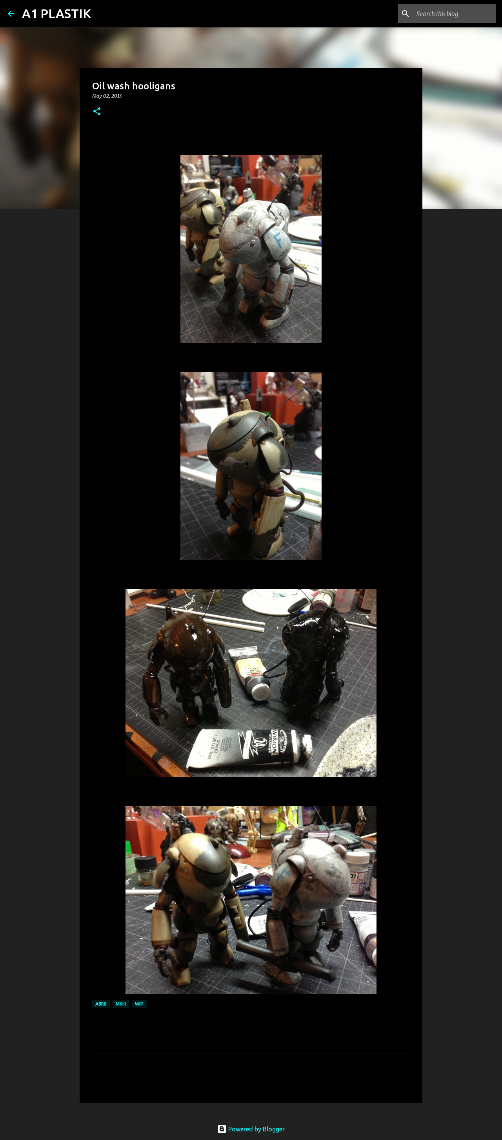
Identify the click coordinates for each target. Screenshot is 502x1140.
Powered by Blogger (256, 1129)
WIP (139, 1003)
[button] (97, 112)
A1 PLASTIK (56, 13)
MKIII (121, 1003)
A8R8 (101, 1003)
